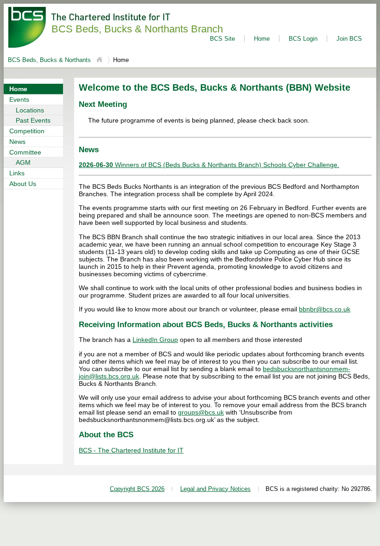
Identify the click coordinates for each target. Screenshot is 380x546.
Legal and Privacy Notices (215, 488)
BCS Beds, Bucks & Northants (50, 59)
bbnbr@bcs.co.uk (324, 309)
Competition (26, 131)
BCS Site (222, 38)
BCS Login (303, 38)
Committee (25, 152)
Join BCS (349, 38)
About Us (22, 183)
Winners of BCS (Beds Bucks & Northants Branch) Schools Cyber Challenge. (209, 164)
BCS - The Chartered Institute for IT (131, 450)
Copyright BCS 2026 (137, 488)
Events (19, 99)
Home (262, 38)
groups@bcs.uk (201, 412)
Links (17, 173)
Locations (30, 110)
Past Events (33, 120)
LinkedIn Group (155, 339)
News (17, 141)
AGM (23, 162)
